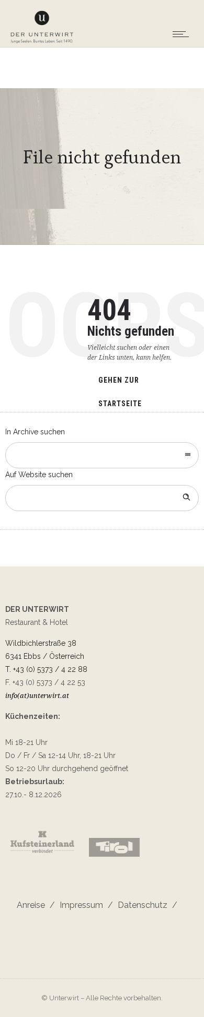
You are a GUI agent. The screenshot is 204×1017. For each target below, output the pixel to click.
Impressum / (84, 905)
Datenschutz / (145, 905)
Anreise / (36, 905)
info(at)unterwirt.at (37, 696)
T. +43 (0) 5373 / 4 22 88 (46, 669)
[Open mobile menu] (183, 33)
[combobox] (102, 455)
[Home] (41, 42)
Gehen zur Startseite (120, 384)
